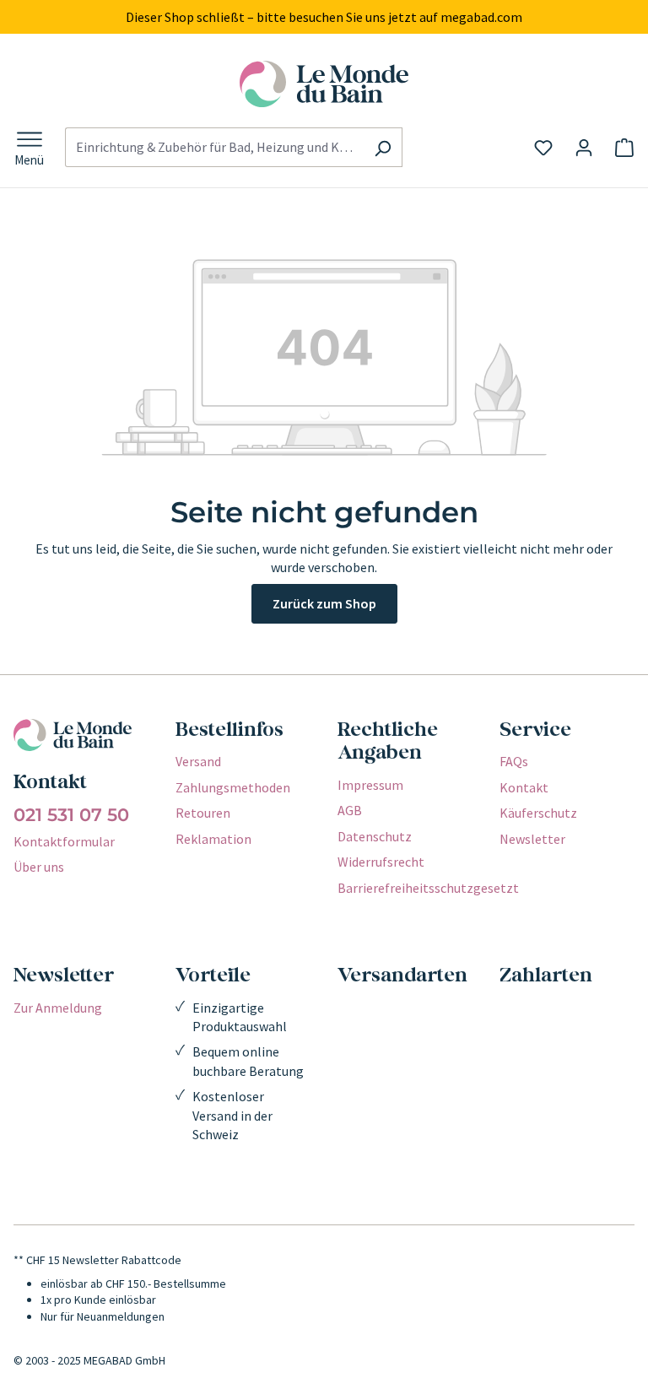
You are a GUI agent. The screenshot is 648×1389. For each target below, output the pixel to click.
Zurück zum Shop (324, 603)
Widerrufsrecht (381, 861)
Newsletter (532, 838)
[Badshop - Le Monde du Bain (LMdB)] (324, 84)
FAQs (514, 761)
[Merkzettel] (543, 148)
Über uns (39, 866)
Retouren (203, 812)
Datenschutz (375, 836)
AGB (350, 810)
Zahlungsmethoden (233, 787)
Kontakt (524, 787)
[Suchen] (382, 147)
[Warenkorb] (624, 148)
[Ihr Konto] (584, 148)
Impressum (370, 784)
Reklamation (213, 838)
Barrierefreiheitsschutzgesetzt (428, 887)
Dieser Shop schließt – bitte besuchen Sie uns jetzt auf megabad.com (324, 16)
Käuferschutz (538, 812)
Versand (198, 761)
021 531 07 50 (71, 815)
